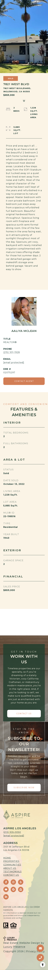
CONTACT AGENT (24, 381)
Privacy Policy (35, 951)
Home (7, 858)
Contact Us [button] (24, 713)
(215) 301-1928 (11, 352)
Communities (12, 864)
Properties (11, 861)
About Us (9, 868)
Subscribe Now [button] (24, 787)
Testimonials (12, 871)
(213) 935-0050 (12, 832)
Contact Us (11, 875)
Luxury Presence (14, 946)
